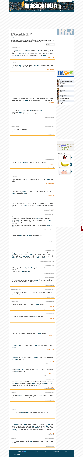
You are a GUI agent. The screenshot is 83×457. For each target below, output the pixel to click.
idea (34, 65)
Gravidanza (16, 107)
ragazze (24, 191)
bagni (15, 383)
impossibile (22, 112)
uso (28, 52)
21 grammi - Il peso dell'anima (18, 265)
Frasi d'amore (28, 10)
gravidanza (52, 117)
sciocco (41, 222)
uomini (40, 395)
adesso (48, 179)
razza (33, 426)
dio (49, 58)
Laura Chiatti (51, 209)
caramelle (48, 285)
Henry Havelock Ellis (50, 433)
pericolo (37, 345)
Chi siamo (36, 451)
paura (30, 110)
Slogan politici (16, 126)
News (46, 451)
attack (19, 220)
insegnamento (27, 256)
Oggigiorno (16, 357)
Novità (66, 451)
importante (31, 268)
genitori (29, 235)
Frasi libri (39, 10)
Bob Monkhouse (51, 444)
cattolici (50, 383)
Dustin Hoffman (51, 195)
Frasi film (34, 10)
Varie (57, 10)
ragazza (21, 65)
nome (36, 280)
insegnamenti (21, 53)
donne (37, 205)
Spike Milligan (51, 306)
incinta (40, 110)
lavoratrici (18, 257)
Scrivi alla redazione (56, 451)
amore (16, 359)
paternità (52, 400)
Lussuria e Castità (17, 47)
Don (13, 222)
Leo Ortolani (51, 116)
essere (37, 222)
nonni (26, 179)
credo (22, 412)
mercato (21, 395)
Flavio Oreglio (51, 399)
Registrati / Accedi (29, 0)
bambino (23, 110)
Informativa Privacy (17, 454)
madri (13, 193)
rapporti (18, 369)
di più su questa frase (49, 47)
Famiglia (15, 176)
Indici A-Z (61, 10)
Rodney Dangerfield (50, 69)
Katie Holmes (49, 296)
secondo (16, 424)
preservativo (35, 52)
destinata (44, 383)
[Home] (41, 5)
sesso (44, 55)
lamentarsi (17, 55)
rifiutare (51, 103)
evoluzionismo (37, 256)
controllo (38, 257)
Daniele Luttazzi (51, 57)
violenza (53, 261)
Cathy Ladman (51, 284)
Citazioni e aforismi (21, 10)
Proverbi (50, 10)
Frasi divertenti (45, 10)
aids (44, 58)
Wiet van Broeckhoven (50, 183)
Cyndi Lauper (51, 373)
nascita (24, 193)
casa (23, 271)
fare (37, 268)
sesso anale (52, 58)
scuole (47, 256)
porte (13, 67)
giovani (50, 261)
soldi (37, 385)
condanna (23, 52)
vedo (26, 205)
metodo (19, 162)
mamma (72, 143)
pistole (16, 253)
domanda (24, 268)
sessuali (22, 369)
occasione (36, 304)
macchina (20, 67)
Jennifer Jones (51, 361)
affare (38, 218)
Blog (64, 10)
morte (16, 371)
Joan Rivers (52, 164)
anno (39, 50)
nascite (45, 257)
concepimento (47, 309)
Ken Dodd (52, 414)
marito (27, 271)
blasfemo (16, 50)
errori (20, 235)
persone (28, 50)
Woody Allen (51, 102)
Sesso (15, 62)
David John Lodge (51, 387)
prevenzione (15, 429)
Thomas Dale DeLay (50, 260)
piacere (14, 347)
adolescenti (46, 297)
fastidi (13, 207)
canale (24, 424)
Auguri (54, 10)
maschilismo (52, 210)
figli (13, 256)
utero (53, 134)
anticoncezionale (26, 162)
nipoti (51, 184)
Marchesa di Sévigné (50, 349)
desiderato (15, 431)
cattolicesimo (48, 388)
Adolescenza (16, 188)
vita (47, 426)
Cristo (27, 53)
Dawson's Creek (18, 289)
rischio (37, 369)
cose (36, 191)
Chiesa (19, 52)
